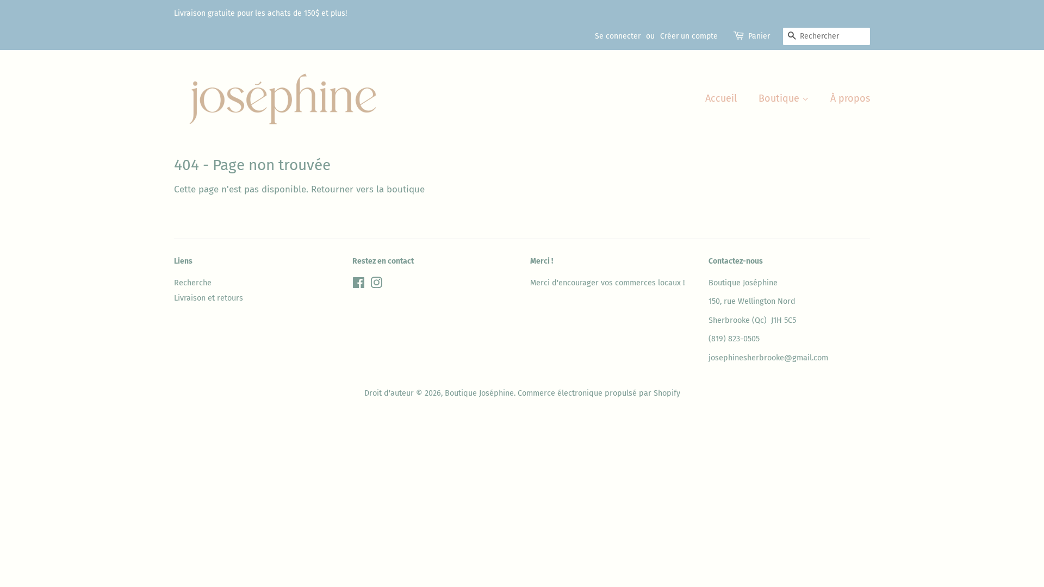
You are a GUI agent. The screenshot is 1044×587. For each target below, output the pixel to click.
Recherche (193, 283)
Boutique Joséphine (479, 393)
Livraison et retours (208, 298)
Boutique (780, 98)
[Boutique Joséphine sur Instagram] (376, 285)
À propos (850, 98)
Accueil (721, 98)
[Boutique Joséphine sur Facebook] (358, 285)
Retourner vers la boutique (368, 189)
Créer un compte (689, 36)
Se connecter (618, 36)
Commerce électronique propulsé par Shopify (599, 393)
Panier (759, 36)
